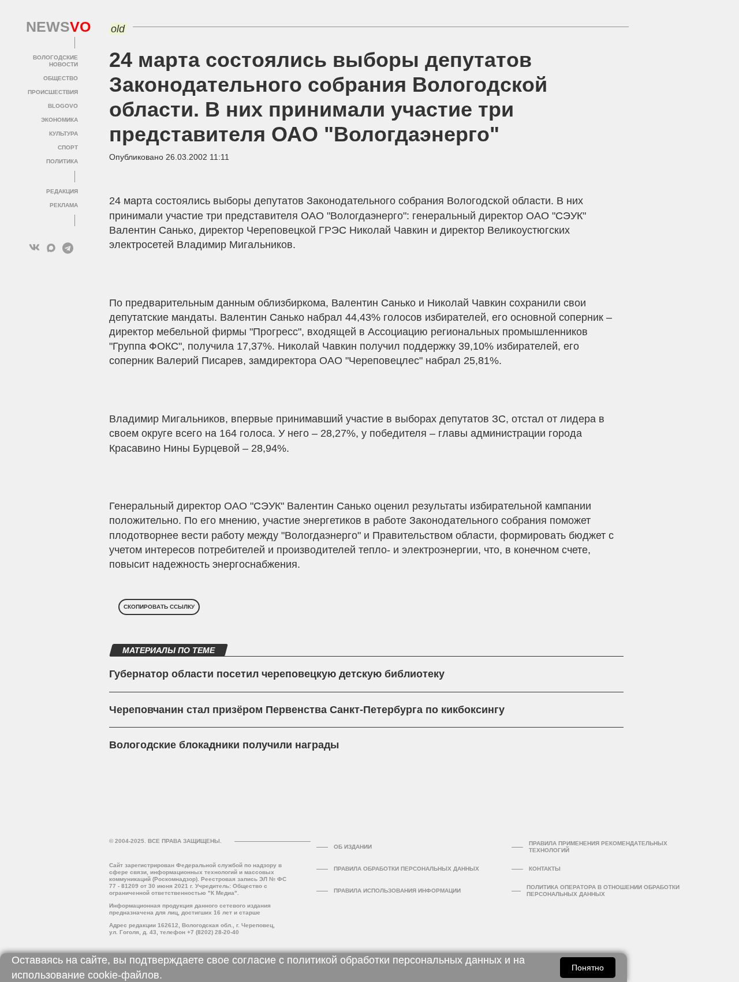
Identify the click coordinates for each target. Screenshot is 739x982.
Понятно (588, 967)
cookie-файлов (123, 975)
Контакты (545, 868)
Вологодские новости (55, 61)
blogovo (63, 106)
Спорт (68, 147)
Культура (63, 133)
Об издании (353, 847)
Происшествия (53, 92)
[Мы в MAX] (51, 247)
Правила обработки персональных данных (406, 868)
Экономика (59, 120)
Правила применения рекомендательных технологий (598, 846)
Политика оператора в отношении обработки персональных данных (603, 890)
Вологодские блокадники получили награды (224, 745)
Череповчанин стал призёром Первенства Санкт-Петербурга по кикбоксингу (307, 709)
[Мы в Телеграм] (67, 247)
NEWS (52, 27)
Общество (60, 78)
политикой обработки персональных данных (394, 960)
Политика (62, 161)
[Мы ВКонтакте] (34, 247)
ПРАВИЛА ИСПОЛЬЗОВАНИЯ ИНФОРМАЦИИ (397, 890)
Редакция (62, 191)
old (118, 29)
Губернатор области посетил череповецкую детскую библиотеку (277, 674)
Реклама (64, 205)
